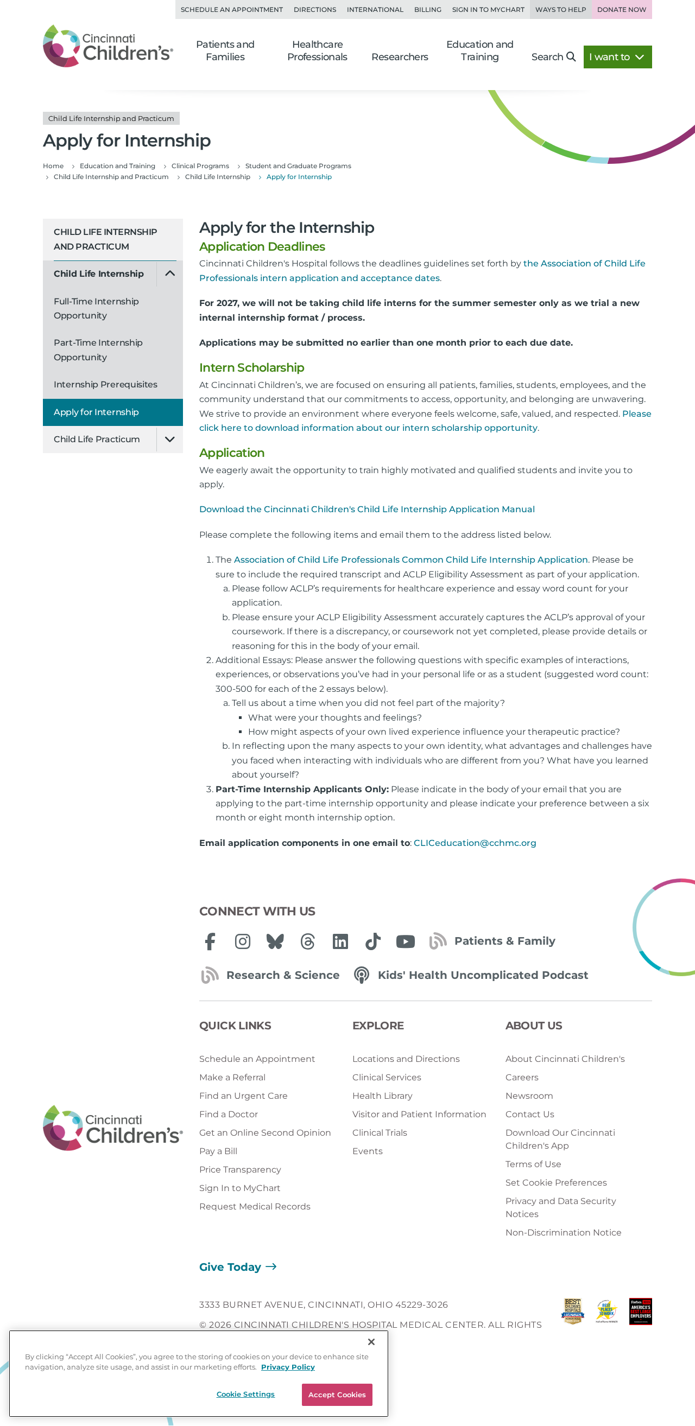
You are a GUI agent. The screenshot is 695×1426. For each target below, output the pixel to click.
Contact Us (530, 1114)
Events (367, 1151)
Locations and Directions (406, 1059)
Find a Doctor (228, 1114)
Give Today (230, 1267)
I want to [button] (610, 57)
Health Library (382, 1096)
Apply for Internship (96, 412)
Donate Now (622, 9)
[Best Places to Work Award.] (606, 1325)
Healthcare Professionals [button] (317, 51)
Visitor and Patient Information (419, 1114)
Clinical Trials (379, 1133)
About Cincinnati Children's (565, 1059)
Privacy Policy (288, 1367)
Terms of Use (533, 1164)
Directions (315, 9)
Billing (427, 9)
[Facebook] (210, 941)
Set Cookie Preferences (556, 1182)
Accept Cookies (337, 1394)
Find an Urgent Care (243, 1096)
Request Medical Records (255, 1206)
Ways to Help (560, 9)
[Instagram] (243, 941)
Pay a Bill (218, 1151)
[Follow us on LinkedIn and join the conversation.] (340, 941)
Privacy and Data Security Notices (561, 1207)
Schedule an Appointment (232, 9)
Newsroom (529, 1096)
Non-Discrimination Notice (564, 1232)
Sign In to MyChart (240, 1188)
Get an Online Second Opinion (265, 1133)
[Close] (371, 1342)
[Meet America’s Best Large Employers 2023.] (640, 1325)
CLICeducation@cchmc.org (475, 843)
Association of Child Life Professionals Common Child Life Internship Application (411, 560)
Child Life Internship (99, 274)
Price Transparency (240, 1169)
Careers (522, 1077)
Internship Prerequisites (105, 384)
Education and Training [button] (480, 51)
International (375, 9)
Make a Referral (232, 1077)
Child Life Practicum (97, 439)
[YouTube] (405, 941)
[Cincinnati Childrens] (113, 1128)
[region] (199, 1373)
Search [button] (547, 57)
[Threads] (308, 941)
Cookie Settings (246, 1394)
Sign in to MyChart (488, 9)
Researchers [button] (399, 57)
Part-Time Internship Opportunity (98, 350)
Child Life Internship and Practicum (105, 239)
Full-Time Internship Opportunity (96, 308)
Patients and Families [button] (225, 51)
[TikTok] (373, 941)
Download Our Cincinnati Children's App (560, 1139)
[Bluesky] (275, 941)
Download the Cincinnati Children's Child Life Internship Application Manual (367, 509)
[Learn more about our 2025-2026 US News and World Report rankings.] (572, 1325)
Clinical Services (386, 1077)
